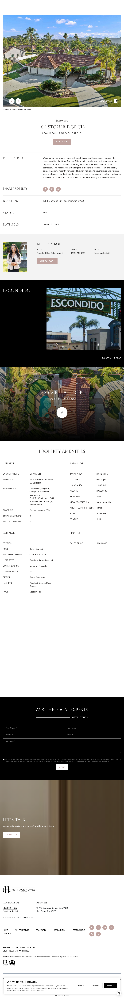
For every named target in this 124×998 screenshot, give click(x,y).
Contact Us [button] (11, 835)
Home (5, 930)
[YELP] (98, 934)
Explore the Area (111, 358)
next (18, 101)
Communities (60, 930)
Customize (96, 986)
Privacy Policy (104, 761)
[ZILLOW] (91, 934)
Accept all (110, 986)
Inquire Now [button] (62, 142)
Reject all (81, 986)
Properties (41, 930)
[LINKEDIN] (104, 927)
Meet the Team (22, 930)
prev (12, 101)
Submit (62, 767)
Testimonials (79, 930)
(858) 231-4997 (78, 253)
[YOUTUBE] (111, 927)
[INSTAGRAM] (98, 927)
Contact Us (8, 933)
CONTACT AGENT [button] (47, 261)
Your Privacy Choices (62, 995)
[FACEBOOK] (91, 927)
